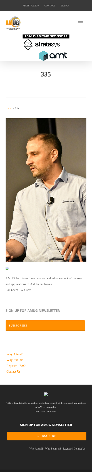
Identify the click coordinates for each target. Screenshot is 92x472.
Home (9, 108)
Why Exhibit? (15, 360)
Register (12, 365)
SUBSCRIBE (47, 436)
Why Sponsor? (53, 449)
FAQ (22, 365)
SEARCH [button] (65, 5)
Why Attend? (14, 354)
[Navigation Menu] (82, 22)
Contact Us (13, 371)
